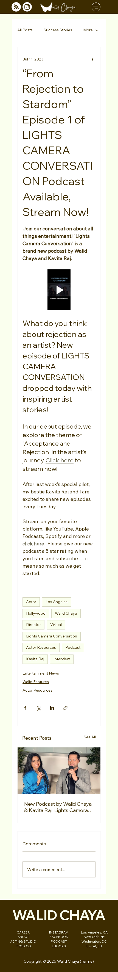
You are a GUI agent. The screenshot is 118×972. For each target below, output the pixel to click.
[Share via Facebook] (25, 708)
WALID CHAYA (58, 915)
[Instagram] (27, 7)
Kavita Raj (35, 658)
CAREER (23, 932)
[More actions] (92, 59)
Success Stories (58, 29)
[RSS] (16, 7)
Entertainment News (41, 673)
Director (33, 624)
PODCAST (59, 941)
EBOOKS (59, 946)
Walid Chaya (66, 613)
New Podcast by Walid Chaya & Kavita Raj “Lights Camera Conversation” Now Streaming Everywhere (58, 807)
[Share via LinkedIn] (52, 708)
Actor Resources (41, 647)
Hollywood (36, 613)
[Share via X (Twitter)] (38, 708)
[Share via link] (65, 708)
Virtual (56, 624)
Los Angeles (57, 601)
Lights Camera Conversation (51, 636)
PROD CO (23, 946)
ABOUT (23, 937)
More (88, 29)
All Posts (25, 29)
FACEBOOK (59, 937)
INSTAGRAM (58, 932)
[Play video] (59, 290)
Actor (31, 601)
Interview (62, 658)
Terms (86, 961)
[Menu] (96, 6)
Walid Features (36, 681)
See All (90, 736)
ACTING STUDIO (23, 941)
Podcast (72, 647)
